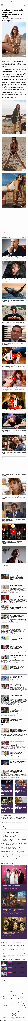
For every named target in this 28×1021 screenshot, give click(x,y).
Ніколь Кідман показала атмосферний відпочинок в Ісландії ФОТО (17, 771)
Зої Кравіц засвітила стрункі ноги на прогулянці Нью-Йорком (17, 616)
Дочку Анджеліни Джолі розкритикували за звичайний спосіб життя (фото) (16, 963)
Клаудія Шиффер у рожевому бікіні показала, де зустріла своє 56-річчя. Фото (17, 667)
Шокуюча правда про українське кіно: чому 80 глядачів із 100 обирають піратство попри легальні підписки (16, 577)
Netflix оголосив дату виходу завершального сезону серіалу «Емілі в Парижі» (18, 607)
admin (8, 582)
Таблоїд (17, 602)
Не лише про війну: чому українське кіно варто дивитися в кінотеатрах (18, 638)
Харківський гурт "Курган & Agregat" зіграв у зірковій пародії (13, 933)
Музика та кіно (18, 582)
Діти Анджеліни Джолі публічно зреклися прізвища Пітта (11, 886)
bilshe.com (12, 993)
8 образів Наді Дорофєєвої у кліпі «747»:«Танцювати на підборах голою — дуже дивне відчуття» (7, 791)
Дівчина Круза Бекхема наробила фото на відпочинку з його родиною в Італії (17, 974)
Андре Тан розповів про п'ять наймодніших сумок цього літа (20, 806)
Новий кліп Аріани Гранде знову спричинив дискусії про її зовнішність (18, 597)
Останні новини (6, 815)
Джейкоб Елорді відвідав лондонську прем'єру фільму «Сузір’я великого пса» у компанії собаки (17, 709)
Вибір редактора (7, 863)
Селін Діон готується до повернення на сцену (16, 753)
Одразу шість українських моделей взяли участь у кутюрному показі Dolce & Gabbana (7, 808)
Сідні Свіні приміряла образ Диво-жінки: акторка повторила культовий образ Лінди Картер (17, 743)
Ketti (8, 592)
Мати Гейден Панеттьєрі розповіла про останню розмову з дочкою (16, 647)
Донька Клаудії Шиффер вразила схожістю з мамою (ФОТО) (17, 697)
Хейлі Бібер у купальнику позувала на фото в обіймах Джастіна (17, 627)
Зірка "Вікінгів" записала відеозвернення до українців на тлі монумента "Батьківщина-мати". (18, 731)
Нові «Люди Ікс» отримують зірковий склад (17, 720)
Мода (3, 18)
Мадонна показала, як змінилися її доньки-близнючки (18, 685)
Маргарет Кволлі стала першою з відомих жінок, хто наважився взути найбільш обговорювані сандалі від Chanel (18, 657)
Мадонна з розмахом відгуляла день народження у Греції (18, 762)
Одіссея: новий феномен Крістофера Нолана (16, 677)
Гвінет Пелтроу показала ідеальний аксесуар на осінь (17, 586)
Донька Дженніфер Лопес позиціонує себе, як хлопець (16, 968)
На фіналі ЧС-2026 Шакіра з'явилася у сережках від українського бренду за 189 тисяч (21, 790)
